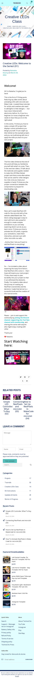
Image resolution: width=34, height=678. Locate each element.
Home (9, 26)
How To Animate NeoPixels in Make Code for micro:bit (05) (18, 540)
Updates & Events (11, 495)
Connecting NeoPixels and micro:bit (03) (18, 406)
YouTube (21, 624)
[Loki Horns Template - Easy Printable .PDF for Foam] (6, 570)
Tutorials (8, 482)
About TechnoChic (24, 621)
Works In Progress (11, 499)
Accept (17, 676)
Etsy (19, 630)
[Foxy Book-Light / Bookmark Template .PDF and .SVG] (6, 587)
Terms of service (7, 639)
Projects (7, 478)
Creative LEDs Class (18, 26)
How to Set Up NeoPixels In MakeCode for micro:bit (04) (29, 410)
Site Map (21, 633)
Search (3, 621)
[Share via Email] (27, 381)
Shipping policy (6, 642)
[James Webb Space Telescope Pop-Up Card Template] (6, 578)
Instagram (22, 627)
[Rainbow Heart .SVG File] (6, 595)
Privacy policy (6, 632)
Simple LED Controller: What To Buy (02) (8, 407)
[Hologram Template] (6, 604)
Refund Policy (6, 636)
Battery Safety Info (8, 629)
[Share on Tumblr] (23, 381)
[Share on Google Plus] (29, 377)
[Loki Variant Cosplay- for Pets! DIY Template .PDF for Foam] (6, 560)
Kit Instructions (10, 491)
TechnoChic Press (7, 645)
